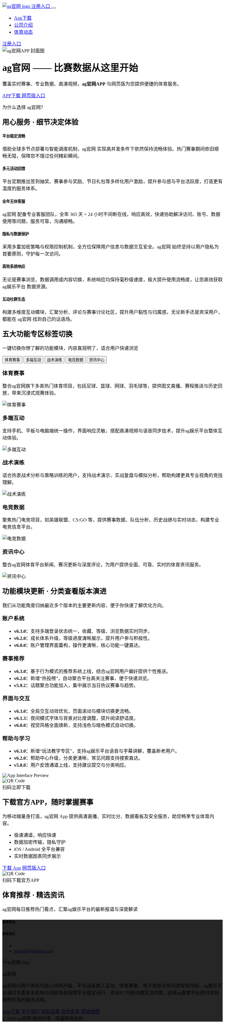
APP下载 (12, 95)
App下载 (23, 18)
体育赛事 (12, 360)
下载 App (11, 867)
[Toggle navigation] (53, 8)
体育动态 (23, 32)
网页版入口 (33, 95)
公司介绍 (23, 25)
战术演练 (54, 360)
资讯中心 (96, 360)
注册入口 (41, 6)
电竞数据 (75, 360)
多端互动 (33, 360)
